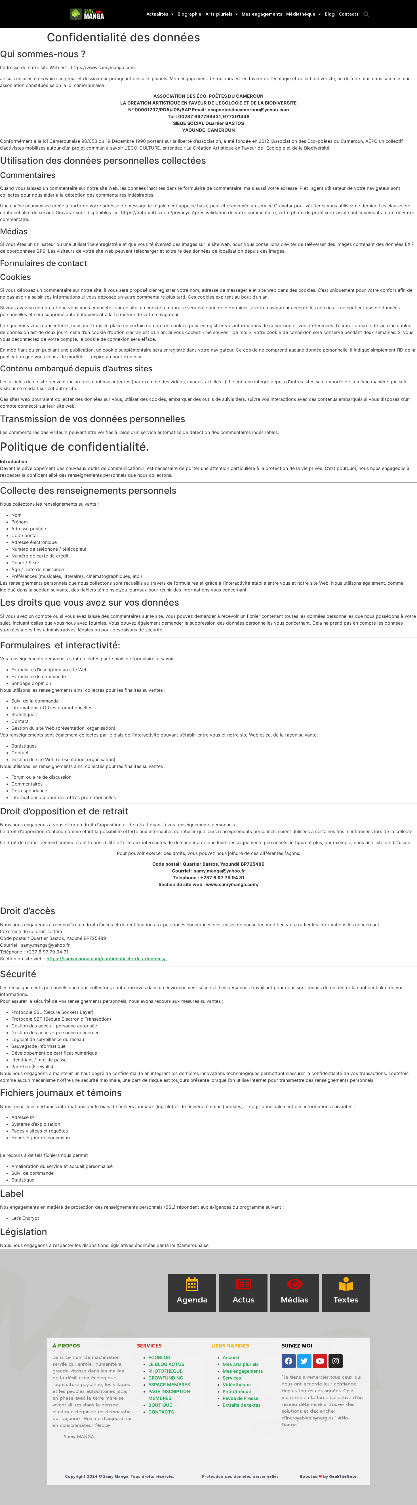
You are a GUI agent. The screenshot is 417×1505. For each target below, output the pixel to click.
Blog (330, 14)
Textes (346, 1300)
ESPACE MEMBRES (169, 1384)
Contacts (349, 14)
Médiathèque (300, 14)
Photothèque (237, 1391)
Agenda (192, 1300)
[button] (366, 14)
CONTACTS (161, 1412)
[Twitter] (304, 1361)
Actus (243, 1300)
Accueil (231, 1357)
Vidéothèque (237, 1384)
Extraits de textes (242, 1405)
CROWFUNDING (165, 1378)
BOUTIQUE (160, 1405)
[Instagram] (335, 1361)
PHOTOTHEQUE (165, 1371)
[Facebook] (289, 1361)
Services (232, 1378)
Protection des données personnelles (240, 1476)
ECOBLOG (159, 1357)
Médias (294, 1300)
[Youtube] (320, 1361)
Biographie (189, 14)
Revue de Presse (240, 1398)
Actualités (157, 14)
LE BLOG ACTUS (166, 1364)
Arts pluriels (218, 14)
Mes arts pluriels (241, 1364)
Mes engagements (262, 14)
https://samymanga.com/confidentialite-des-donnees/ (107, 958)
